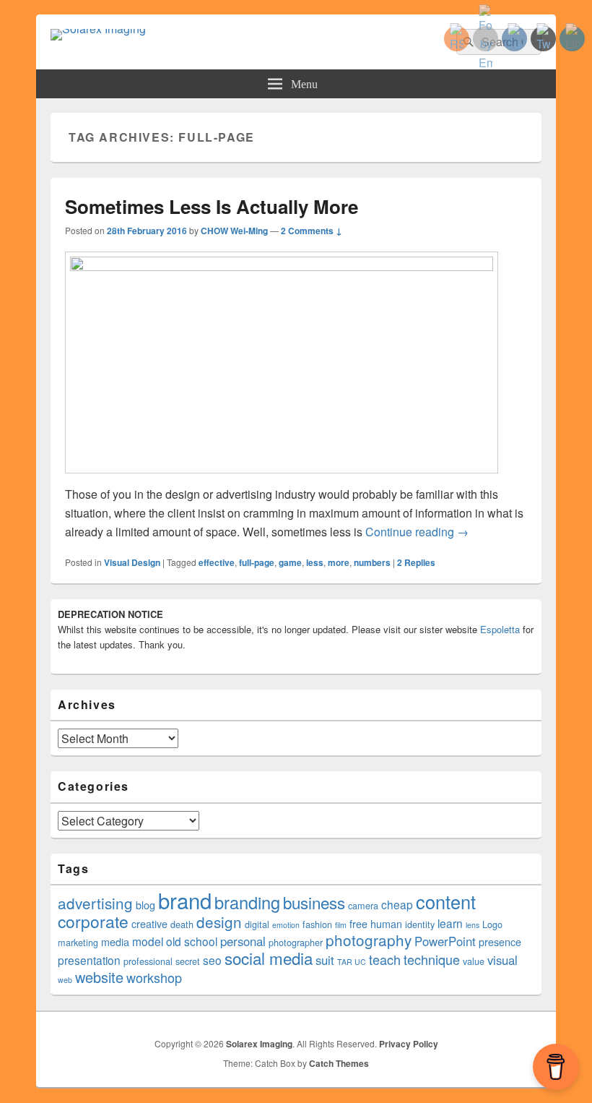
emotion (286, 924)
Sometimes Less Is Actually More (211, 206)
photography (369, 939)
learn (450, 923)
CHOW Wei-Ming (234, 230)
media (115, 942)
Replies (416, 562)
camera (363, 905)
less (314, 562)
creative (149, 924)
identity (420, 924)
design (219, 921)
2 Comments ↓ (311, 230)
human (386, 924)
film (341, 924)
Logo (492, 924)
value (473, 961)
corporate (93, 921)
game (290, 562)
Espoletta (500, 629)
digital (257, 924)
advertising (95, 903)
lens (472, 924)
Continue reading (417, 531)
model (147, 941)
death (181, 924)
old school (191, 941)
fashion (317, 924)
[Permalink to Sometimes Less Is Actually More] (281, 266)
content (446, 901)
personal (243, 941)
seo (212, 960)
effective (217, 562)
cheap (397, 904)
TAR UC (351, 961)
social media (269, 957)
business (314, 902)
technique (432, 959)
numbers (372, 562)
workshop (154, 977)
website (99, 976)
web (65, 979)
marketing (78, 942)
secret (187, 961)
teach (385, 959)
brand (185, 900)
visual (502, 960)
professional (148, 961)
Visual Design (132, 562)
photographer (296, 942)
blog (145, 905)
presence (500, 942)
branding (247, 902)
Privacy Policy (408, 1043)
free (358, 924)
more (338, 562)
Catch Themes (339, 1063)
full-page (256, 562)
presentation (89, 960)
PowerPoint (445, 941)
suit (324, 960)
